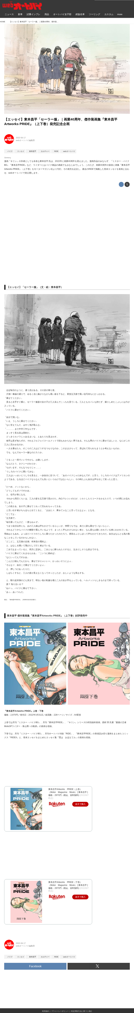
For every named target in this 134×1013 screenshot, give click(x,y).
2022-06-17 (21, 138)
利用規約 (45, 1011)
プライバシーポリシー (60, 1011)
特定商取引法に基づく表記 (81, 1011)
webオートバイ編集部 (25, 140)
